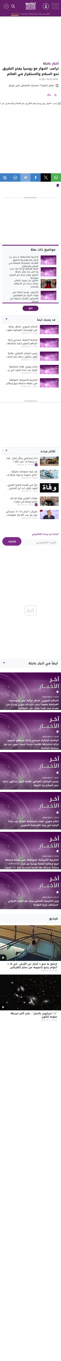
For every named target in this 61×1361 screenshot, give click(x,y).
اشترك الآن (15, 13)
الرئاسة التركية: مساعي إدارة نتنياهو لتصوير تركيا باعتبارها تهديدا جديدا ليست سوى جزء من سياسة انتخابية (22, 341)
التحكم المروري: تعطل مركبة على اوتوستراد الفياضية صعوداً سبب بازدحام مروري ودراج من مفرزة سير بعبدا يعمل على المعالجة (22, 328)
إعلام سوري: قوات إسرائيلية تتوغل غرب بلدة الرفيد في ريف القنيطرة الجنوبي (22, 368)
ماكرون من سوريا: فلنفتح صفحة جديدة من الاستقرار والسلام (26, 283)
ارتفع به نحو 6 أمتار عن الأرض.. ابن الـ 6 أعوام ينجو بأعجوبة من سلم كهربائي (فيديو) (32, 967)
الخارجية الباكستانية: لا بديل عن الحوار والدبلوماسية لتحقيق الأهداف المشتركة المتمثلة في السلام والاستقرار (23, 261)
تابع (31, 308)
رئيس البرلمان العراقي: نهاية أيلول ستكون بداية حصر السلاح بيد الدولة (22, 355)
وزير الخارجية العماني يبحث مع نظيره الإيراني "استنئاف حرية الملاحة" (33, 903)
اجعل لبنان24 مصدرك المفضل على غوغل (31, 85)
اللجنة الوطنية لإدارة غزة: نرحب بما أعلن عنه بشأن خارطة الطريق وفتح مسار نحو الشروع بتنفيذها (23, 273)
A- (55, 95)
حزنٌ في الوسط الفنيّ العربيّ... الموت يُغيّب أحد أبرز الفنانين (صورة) (22, 486)
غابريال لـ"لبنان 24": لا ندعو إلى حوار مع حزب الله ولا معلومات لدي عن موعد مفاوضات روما (22, 513)
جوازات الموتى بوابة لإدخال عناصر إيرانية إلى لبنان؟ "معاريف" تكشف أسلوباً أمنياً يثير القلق (23, 500)
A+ (49, 95)
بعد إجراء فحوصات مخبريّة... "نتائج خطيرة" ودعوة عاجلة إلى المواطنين (21, 473)
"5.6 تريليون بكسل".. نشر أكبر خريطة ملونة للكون (33, 1015)
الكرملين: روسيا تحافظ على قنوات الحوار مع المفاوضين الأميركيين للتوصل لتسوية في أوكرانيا (24, 297)
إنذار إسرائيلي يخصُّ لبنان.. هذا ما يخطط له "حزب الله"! (22, 460)
